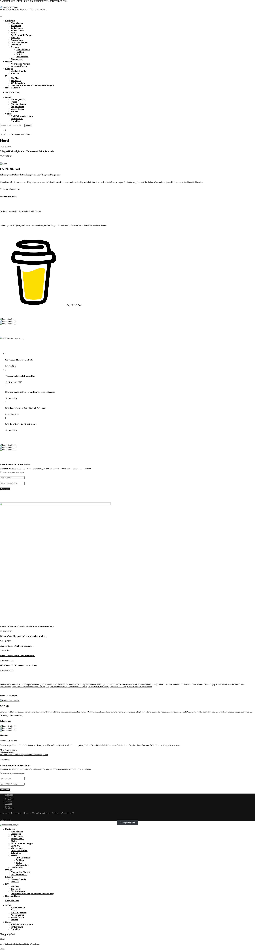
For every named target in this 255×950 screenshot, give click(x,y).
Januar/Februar (23, 49)
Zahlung (55, 813)
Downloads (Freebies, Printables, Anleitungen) (32, 85)
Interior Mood (165, 684)
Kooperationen (17, 106)
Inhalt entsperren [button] (7, 752)
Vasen (112, 687)
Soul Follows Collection (22, 116)
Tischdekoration (75, 687)
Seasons (15, 47)
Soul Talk (15, 73)
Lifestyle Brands (18, 71)
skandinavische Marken (35, 687)
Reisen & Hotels (12, 88)
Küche (14, 33)
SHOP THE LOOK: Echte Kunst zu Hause (18, 665)
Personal (225, 684)
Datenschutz (16, 813)
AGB (72, 813)
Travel (84, 687)
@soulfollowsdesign (8, 740)
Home (2, 134)
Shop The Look (12, 92)
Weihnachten (22, 57)
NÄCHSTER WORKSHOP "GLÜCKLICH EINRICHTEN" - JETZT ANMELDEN (33, 1)
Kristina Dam (189, 684)
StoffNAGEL (62, 687)
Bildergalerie (16, 59)
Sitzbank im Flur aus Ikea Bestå (19, 360)
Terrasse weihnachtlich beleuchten (20, 376)
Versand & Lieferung (41, 813)
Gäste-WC (15, 37)
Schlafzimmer (17, 28)
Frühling (20, 52)
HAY (118, 684)
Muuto (218, 684)
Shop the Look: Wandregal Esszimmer (16, 646)
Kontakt (14, 111)
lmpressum (4, 813)
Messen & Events (19, 66)
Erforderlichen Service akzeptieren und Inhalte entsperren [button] (24, 755)
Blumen (14, 684)
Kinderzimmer (17, 40)
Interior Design (17, 109)
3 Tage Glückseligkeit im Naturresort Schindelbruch (27, 151)
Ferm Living (80, 684)
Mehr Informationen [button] (8, 750)
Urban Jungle (103, 687)
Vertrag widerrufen (127, 822)
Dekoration (16, 45)
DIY (7, 76)
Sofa (47, 687)
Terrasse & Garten (19, 42)
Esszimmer (16, 25)
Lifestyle (9, 68)
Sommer (53, 687)
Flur (87, 684)
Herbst (19, 54)
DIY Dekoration (18, 83)
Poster (231, 684)
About (8, 97)
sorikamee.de (17, 118)
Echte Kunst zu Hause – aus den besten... (17, 656)
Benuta (3, 684)
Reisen (238, 684)
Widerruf (64, 813)
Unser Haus (93, 687)
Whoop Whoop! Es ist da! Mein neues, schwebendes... (23, 636)
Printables (15, 121)
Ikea (128, 684)
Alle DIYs (15, 78)
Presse (14, 102)
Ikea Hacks (16, 80)
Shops (8, 114)
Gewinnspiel (110, 684)
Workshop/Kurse (18, 104)
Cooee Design (36, 684)
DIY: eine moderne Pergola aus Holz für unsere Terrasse (30, 392)
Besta (8, 684)
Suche (28, 126)
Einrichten (10, 21)
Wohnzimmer (17, 23)
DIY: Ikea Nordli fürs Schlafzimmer (21, 424)
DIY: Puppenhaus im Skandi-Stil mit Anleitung (25, 408)
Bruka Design (24, 684)
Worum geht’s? (18, 99)
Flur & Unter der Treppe (22, 35)
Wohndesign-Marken (20, 64)
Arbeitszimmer (17, 30)
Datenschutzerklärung (17, 472)
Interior (142, 684)
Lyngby (212, 684)
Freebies (93, 684)
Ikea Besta (134, 684)
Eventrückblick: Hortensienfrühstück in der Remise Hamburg (27, 626)
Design (8, 61)
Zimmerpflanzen (145, 687)
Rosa (243, 684)
